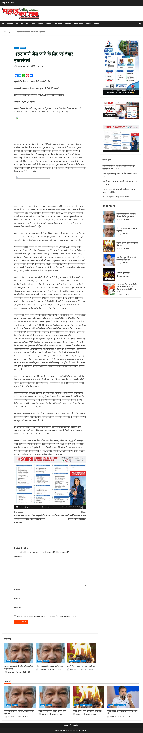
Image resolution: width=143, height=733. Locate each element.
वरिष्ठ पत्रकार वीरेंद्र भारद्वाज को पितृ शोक (49, 666)
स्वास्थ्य (88, 24)
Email (17, 598)
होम (3, 24)
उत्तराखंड (10, 24)
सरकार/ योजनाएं (78, 24)
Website (17, 607)
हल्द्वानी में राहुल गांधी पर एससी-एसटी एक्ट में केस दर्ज (119, 189)
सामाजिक (96, 24)
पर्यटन (33, 24)
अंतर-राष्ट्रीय (58, 24)
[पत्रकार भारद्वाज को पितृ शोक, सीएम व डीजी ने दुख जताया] (18, 653)
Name (17, 590)
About (66, 725)
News (17, 48)
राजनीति (49, 24)
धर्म (22, 24)
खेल (27, 24)
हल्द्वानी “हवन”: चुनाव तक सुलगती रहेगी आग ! (81, 666)
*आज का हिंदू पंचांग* (109, 197)
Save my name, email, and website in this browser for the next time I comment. (47, 616)
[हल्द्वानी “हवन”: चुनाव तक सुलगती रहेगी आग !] (81, 653)
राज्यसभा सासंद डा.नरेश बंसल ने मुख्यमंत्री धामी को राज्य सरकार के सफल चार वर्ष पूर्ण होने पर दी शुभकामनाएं (32, 517)
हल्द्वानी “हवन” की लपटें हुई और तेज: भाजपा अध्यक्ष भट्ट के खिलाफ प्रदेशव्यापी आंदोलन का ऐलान (109, 289)
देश (17, 24)
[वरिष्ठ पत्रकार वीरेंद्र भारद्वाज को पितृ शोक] (50, 653)
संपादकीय (68, 24)
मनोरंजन (41, 24)
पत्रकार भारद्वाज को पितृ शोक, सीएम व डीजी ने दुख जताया (109, 217)
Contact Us (74, 725)
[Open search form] (140, 24)
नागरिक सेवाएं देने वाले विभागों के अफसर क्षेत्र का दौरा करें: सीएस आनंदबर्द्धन (69, 515)
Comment (18, 556)
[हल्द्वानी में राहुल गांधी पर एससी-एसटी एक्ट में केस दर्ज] (123, 697)
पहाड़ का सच (21, 66)
